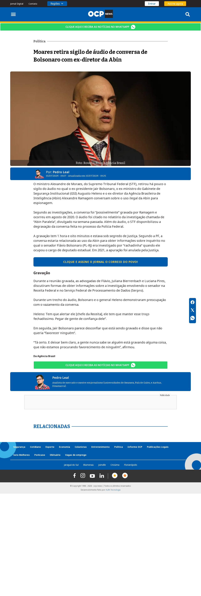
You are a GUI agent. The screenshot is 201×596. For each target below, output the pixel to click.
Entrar (152, 3)
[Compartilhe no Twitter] (192, 310)
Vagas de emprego (75, 454)
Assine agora (175, 3)
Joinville (102, 464)
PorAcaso (39, 454)
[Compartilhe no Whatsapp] (192, 318)
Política (118, 446)
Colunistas (81, 446)
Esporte (50, 446)
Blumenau (88, 464)
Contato (33, 3)
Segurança (19, 446)
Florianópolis (130, 464)
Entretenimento (100, 446)
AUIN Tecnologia (113, 489)
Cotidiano (35, 446)
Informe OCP (135, 446)
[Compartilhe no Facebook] (192, 303)
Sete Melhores (21, 454)
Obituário (55, 454)
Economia (64, 446)
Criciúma (115, 464)
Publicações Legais (157, 446)
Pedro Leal (61, 172)
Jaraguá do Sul (71, 464)
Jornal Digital (16, 3)
